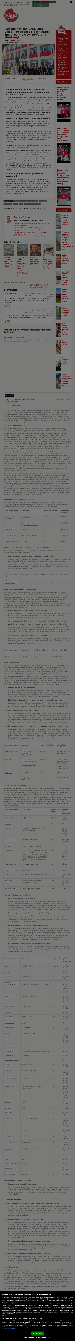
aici (21, 1310)
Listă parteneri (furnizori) (9, 1328)
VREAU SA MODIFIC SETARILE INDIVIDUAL (37, 1337)
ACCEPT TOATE (37, 1333)
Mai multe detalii (12, 1302)
